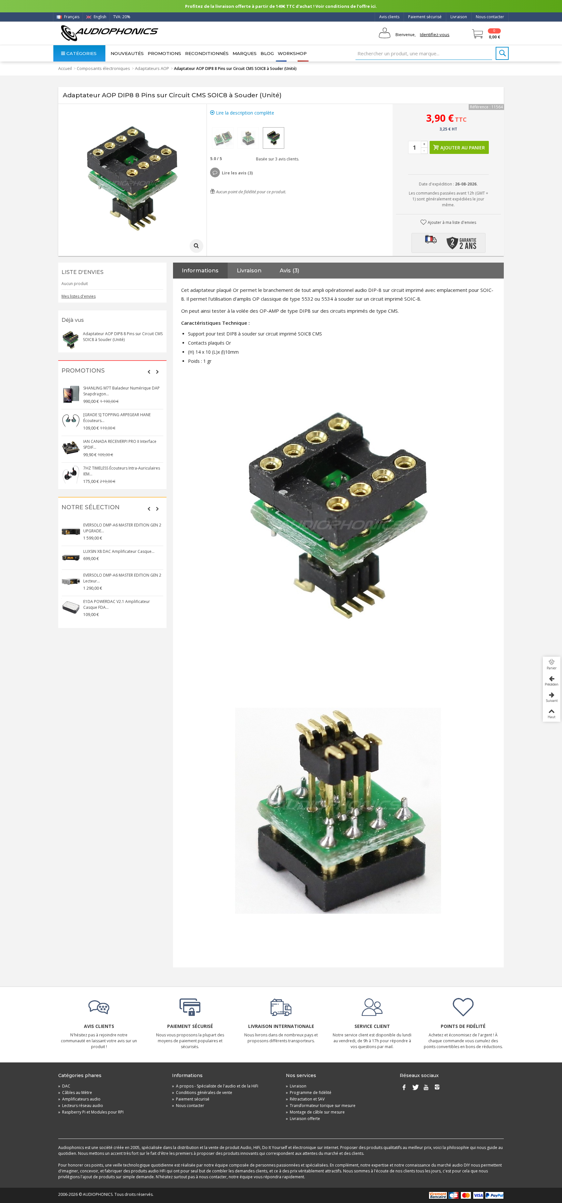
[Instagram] (437, 1087)
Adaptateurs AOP (152, 68)
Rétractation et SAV (305, 1099)
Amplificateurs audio (79, 1099)
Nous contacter (490, 17)
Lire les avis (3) (237, 173)
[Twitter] (415, 1087)
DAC (64, 1086)
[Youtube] (426, 1087)
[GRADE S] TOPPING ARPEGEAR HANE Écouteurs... (117, 417)
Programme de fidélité (308, 1092)
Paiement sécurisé (425, 17)
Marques (245, 53)
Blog (267, 53)
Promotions (164, 53)
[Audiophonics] (109, 33)
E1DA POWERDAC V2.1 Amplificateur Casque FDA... (116, 604)
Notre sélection (90, 507)
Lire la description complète (244, 113)
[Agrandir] (196, 246)
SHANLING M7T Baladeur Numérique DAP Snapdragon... (121, 391)
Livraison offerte (303, 1118)
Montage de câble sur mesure (315, 1112)
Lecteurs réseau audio (80, 1105)
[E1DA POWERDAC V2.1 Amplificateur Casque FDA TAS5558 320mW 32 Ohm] (71, 608)
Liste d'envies (82, 272)
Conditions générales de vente (202, 1092)
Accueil (65, 68)
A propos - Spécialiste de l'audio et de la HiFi (215, 1086)
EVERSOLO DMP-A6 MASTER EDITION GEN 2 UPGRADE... (122, 528)
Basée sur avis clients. (276, 159)
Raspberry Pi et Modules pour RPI (91, 1112)
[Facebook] (404, 1087)
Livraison (458, 17)
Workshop (292, 53)
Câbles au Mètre (75, 1092)
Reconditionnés (207, 53)
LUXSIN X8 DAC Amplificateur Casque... (118, 551)
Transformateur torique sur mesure (320, 1105)
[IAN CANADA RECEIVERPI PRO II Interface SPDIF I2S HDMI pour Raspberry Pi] (71, 448)
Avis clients (389, 17)
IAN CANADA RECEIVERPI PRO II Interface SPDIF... (119, 444)
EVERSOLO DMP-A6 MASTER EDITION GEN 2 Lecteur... (122, 578)
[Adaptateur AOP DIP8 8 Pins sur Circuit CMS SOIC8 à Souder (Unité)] (223, 138)
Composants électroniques (103, 68)
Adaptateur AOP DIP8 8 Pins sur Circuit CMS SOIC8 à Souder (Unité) (123, 336)
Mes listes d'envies (78, 296)
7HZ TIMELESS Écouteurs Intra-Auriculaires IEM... (121, 471)
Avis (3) (289, 270)
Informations (200, 270)
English (99, 17)
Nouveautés (127, 53)
